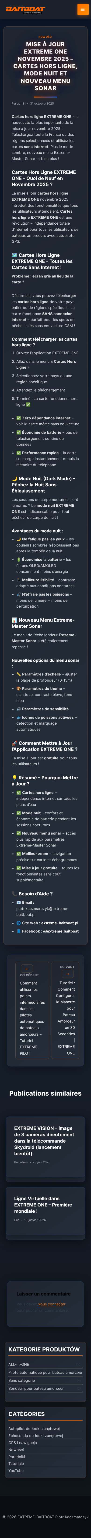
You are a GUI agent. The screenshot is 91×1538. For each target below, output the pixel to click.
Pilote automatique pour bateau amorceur (45, 1372)
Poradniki (16, 1456)
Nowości (45, 37)
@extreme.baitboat (61, 931)
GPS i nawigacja (22, 1442)
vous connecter (52, 1304)
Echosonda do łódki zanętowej (35, 1435)
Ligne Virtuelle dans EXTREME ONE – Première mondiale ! (43, 1205)
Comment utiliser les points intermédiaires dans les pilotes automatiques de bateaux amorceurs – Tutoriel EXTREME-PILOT (32, 1014)
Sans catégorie (21, 1380)
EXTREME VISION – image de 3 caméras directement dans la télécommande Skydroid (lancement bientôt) (44, 1140)
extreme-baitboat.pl (59, 923)
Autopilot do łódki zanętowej (34, 1428)
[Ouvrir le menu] (83, 9)
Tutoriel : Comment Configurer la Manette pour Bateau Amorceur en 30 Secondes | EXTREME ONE (65, 1010)
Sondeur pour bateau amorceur (36, 1388)
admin (21, 103)
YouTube (16, 1470)
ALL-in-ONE (18, 1364)
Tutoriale (16, 1463)
